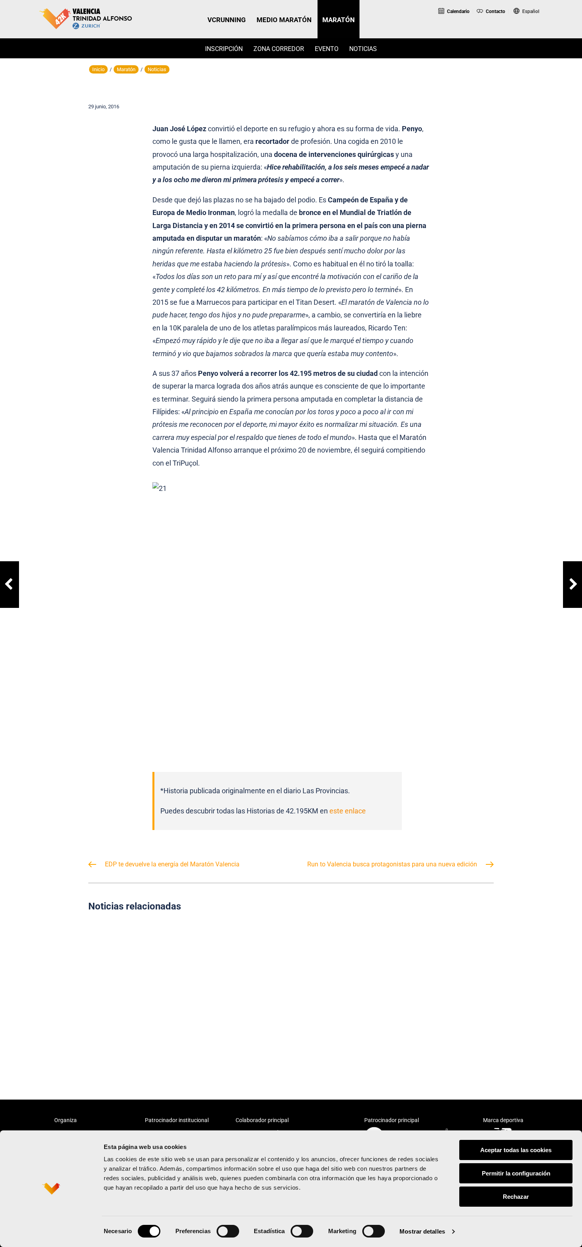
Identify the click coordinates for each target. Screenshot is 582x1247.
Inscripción (224, 49)
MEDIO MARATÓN (284, 20)
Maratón (126, 69)
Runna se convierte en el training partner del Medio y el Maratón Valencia (430, 992)
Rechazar (516, 1196)
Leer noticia (151, 1030)
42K (524, 33)
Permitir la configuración (516, 1173)
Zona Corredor (278, 49)
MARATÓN (338, 20)
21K (492, 33)
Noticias (363, 49)
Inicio (98, 69)
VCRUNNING (226, 20)
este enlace (347, 811)
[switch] (228, 1231)
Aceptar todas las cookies (516, 1150)
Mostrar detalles (422, 1231)
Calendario (458, 11)
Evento (327, 49)
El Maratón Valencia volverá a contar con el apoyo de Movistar (291, 992)
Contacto (495, 11)
